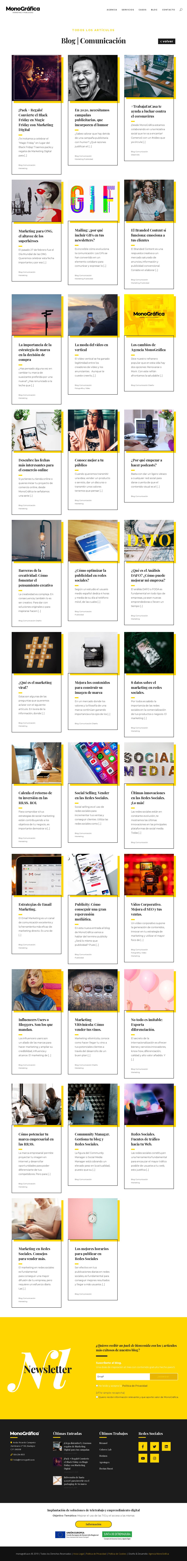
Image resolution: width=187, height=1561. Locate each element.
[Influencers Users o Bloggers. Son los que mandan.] (36, 989)
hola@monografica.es (23, 1460)
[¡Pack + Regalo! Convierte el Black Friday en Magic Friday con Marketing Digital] (36, 78)
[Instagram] (155, 1458)
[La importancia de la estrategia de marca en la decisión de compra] (36, 314)
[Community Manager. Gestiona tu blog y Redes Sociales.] (93, 1104)
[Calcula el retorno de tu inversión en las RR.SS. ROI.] (36, 763)
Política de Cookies (117, 1553)
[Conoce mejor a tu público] (93, 430)
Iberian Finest (106, 1468)
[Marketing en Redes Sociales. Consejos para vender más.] (36, 1218)
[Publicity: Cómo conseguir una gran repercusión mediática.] (93, 874)
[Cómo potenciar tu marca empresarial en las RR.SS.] (36, 1104)
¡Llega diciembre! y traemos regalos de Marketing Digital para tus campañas (77, 1446)
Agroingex (104, 1462)
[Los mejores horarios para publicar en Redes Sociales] (93, 1218)
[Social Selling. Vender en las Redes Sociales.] (93, 763)
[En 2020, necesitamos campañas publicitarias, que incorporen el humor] (93, 78)
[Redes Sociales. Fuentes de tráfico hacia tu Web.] (149, 1104)
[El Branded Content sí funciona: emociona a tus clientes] (149, 200)
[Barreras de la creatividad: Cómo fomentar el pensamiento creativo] (36, 540)
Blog (20, 165)
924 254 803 (19, 1454)
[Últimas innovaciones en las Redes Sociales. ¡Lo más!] (149, 763)
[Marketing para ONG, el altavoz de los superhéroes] (36, 201)
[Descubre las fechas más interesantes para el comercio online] (36, 430)
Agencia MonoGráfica (159, 1553)
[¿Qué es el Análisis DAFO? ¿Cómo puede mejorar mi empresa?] (149, 540)
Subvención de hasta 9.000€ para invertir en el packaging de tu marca (76, 1480)
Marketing (23, 168)
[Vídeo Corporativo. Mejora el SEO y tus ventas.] (149, 874)
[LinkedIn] (167, 1446)
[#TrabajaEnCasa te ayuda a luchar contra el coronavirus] (149, 76)
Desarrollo (135, 155)
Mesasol (103, 1443)
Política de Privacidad (134, 1385)
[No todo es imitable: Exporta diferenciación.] (149, 989)
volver (167, 41)
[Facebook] (143, 1446)
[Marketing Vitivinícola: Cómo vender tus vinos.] (93, 989)
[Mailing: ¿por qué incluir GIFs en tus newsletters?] (93, 200)
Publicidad (88, 159)
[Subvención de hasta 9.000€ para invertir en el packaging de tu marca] (57, 1480)
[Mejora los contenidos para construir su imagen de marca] (93, 652)
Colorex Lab (105, 1449)
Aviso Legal (78, 1553)
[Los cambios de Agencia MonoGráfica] (149, 314)
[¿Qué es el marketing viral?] (36, 652)
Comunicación (29, 165)
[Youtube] (143, 1458)
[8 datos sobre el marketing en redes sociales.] (149, 652)
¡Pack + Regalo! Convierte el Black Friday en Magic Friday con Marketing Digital (76, 1463)
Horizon (103, 1455)
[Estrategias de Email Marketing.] (36, 874)
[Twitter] (155, 1446)
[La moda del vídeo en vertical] (93, 314)
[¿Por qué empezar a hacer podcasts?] (149, 430)
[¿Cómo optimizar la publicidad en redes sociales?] (93, 540)
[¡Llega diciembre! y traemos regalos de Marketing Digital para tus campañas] (57, 1446)
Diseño (151, 385)
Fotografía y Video (82, 388)
